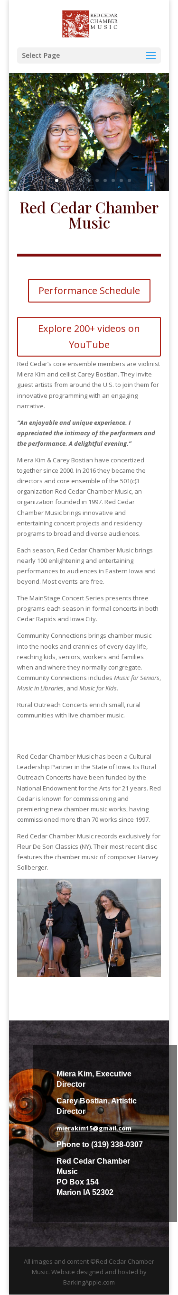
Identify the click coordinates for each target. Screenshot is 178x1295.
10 (121, 180)
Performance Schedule (89, 290)
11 (129, 180)
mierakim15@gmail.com (93, 1128)
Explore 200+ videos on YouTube (89, 336)
